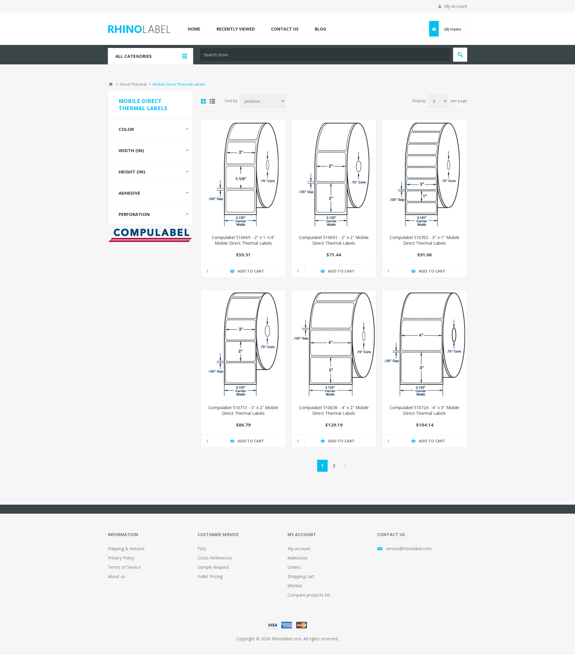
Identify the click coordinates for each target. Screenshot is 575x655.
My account (299, 548)
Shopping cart (301, 576)
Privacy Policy (121, 558)
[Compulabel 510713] (243, 345)
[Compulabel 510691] (334, 175)
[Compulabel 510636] (334, 345)
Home (111, 84)
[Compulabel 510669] (243, 175)
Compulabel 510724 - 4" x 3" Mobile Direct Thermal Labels (424, 410)
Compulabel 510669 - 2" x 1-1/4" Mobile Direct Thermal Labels (243, 240)
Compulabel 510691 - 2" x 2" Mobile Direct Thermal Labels (334, 240)
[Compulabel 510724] (424, 345)
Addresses (298, 558)
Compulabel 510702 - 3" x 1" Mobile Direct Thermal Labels (424, 240)
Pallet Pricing (210, 576)
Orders (294, 567)
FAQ (202, 548)
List (212, 101)
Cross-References (215, 558)
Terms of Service (124, 567)
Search (460, 55)
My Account (455, 6)
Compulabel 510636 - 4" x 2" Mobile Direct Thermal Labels (334, 410)
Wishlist (295, 586)
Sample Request (213, 567)
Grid (203, 101)
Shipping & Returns (126, 548)
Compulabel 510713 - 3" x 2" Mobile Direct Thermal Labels (243, 410)
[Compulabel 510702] (424, 175)
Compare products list (309, 595)
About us (116, 576)
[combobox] (325, 54)
